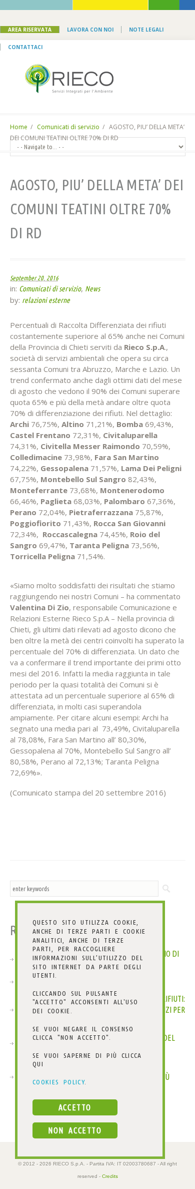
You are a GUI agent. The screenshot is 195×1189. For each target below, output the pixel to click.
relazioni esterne (46, 300)
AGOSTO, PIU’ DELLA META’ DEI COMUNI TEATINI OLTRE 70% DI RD (97, 208)
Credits (110, 1176)
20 (41, 277)
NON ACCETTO (75, 1130)
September (23, 277)
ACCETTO (75, 1107)
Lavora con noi (90, 29)
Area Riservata (30, 29)
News (92, 288)
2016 (52, 277)
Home (19, 127)
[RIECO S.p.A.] (97, 78)
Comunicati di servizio (68, 127)
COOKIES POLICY (58, 1082)
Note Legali (146, 29)
